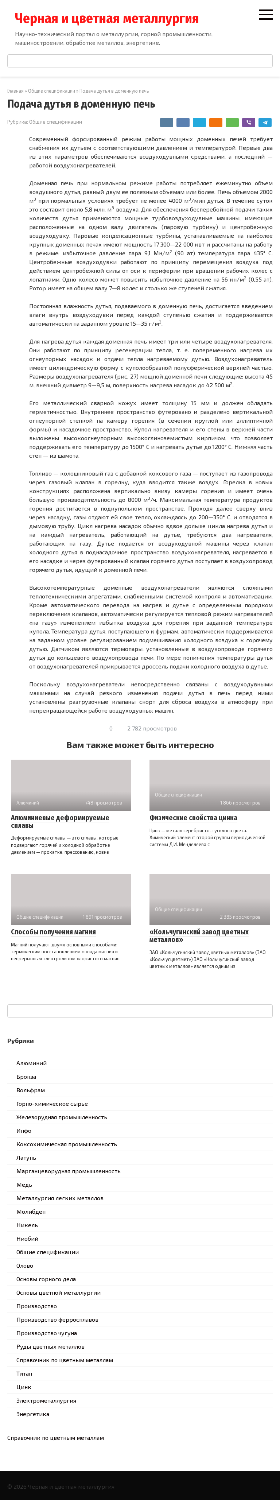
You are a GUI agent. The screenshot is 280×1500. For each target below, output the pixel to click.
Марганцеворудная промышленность (68, 1170)
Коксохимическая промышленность (66, 1143)
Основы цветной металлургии (58, 1292)
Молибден (31, 1211)
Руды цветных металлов (50, 1346)
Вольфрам (30, 1089)
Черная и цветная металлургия (107, 18)
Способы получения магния (53, 932)
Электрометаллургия (46, 1400)
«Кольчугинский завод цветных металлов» (199, 936)
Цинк (23, 1386)
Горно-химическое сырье (52, 1103)
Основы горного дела (46, 1278)
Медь (24, 1184)
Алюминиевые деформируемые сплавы (60, 822)
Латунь (26, 1157)
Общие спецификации (55, 122)
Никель (27, 1224)
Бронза (26, 1076)
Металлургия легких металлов (60, 1197)
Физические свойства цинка (193, 818)
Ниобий (27, 1238)
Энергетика (32, 1413)
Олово (24, 1265)
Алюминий (31, 1062)
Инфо (23, 1130)
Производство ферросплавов (57, 1319)
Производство (36, 1305)
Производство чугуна (46, 1332)
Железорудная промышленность (61, 1116)
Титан (24, 1373)
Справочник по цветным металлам (64, 1359)
